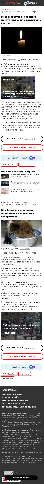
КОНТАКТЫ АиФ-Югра (12, 394)
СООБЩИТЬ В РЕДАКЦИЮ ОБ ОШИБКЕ (19, 407)
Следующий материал (21, 478)
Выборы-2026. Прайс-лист (14, 404)
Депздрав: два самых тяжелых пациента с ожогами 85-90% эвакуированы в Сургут (25, 183)
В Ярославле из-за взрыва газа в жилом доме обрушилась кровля (25, 175)
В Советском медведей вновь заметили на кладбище (21, 326)
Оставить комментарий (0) (22, 148)
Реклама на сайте (10, 397)
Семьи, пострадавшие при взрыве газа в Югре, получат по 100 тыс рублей (25, 190)
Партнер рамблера (21, 473)
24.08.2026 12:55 (7, 202)
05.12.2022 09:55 (7, 9)
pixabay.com (6, 56)
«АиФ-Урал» (25, 249)
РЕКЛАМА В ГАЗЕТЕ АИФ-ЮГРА (15, 400)
